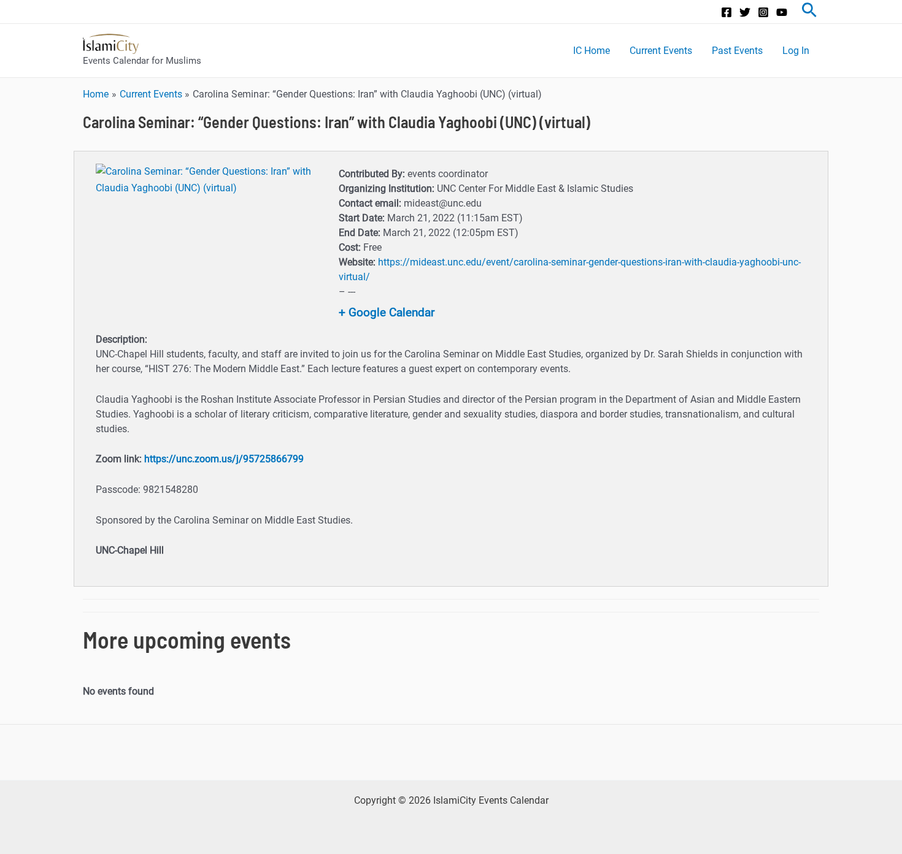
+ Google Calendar (386, 312)
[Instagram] (763, 12)
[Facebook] (726, 12)
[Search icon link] (809, 11)
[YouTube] (781, 12)
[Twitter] (744, 12)
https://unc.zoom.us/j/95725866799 (224, 459)
